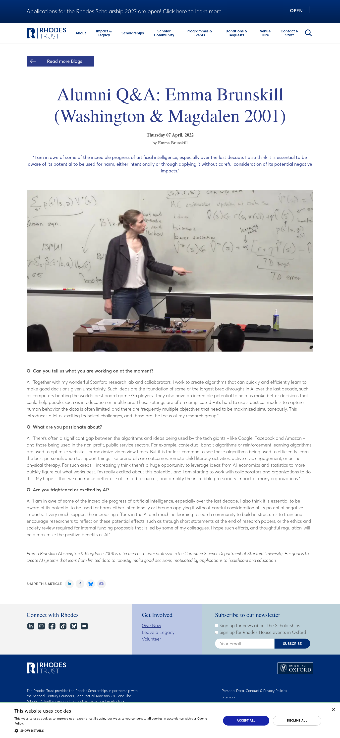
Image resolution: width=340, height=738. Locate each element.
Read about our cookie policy (45, 723)
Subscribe (292, 643)
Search (308, 33)
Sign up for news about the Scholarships (259, 625)
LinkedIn (30, 626)
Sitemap (228, 697)
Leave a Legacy (158, 632)
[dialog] (170, 720)
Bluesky (73, 626)
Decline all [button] (297, 720)
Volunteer (151, 639)
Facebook (52, 626)
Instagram (41, 626)
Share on (69, 584)
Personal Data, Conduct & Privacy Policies (254, 690)
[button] (114, 730)
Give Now (151, 625)
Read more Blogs (64, 61)
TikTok (62, 626)
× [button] (333, 710)
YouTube (84, 626)
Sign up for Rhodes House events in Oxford (262, 632)
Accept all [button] (246, 720)
